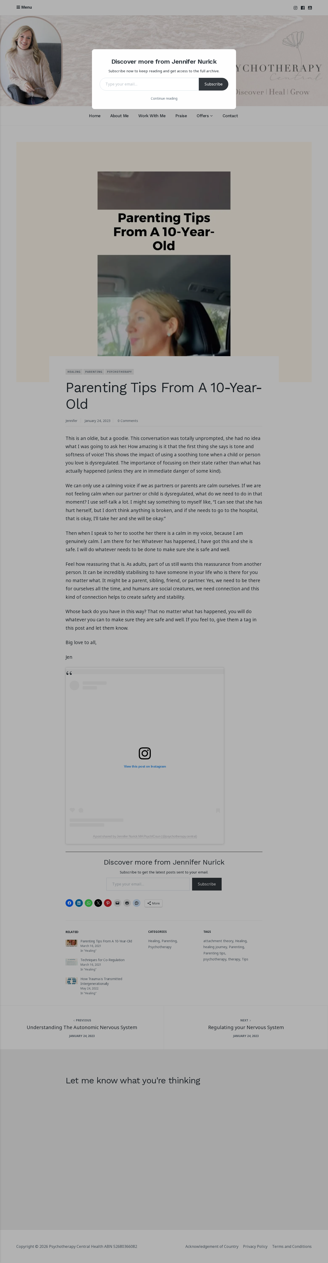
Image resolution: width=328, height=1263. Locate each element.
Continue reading (164, 98)
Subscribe (214, 84)
